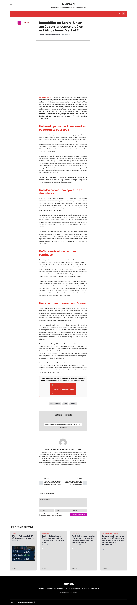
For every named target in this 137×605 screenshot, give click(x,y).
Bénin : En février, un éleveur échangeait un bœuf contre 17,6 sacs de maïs (53, 539)
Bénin (65, 403)
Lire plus (14, 568)
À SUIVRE (104, 533)
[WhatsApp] (120, 602)
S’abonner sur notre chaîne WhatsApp (64, 389)
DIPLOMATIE (85, 588)
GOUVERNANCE (51, 588)
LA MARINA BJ (68, 4)
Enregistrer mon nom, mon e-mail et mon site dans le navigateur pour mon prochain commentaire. (53, 514)
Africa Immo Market (55, 403)
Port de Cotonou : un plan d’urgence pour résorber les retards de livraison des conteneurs (83, 539)
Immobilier (73, 403)
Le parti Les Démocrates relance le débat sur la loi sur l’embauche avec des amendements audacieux (113, 540)
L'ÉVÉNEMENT (117, 533)
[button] (11, 4)
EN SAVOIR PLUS (45, 533)
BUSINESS (25, 23)
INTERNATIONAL (94, 588)
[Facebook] (123, 602)
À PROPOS (12, 602)
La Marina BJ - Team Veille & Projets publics (62, 449)
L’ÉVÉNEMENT (41, 588)
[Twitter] (114, 602)
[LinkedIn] (117, 602)
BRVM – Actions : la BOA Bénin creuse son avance (23, 537)
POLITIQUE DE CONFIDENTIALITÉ (26, 602)
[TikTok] (126, 602)
